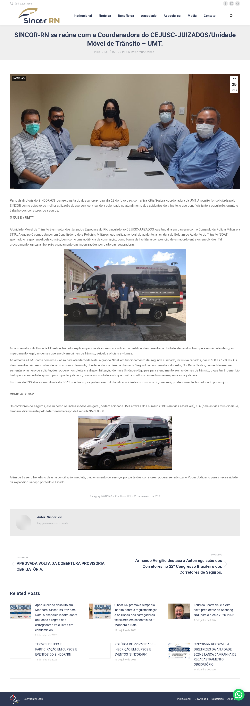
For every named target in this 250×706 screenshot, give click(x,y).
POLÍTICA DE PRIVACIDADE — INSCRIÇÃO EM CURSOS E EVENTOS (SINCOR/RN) (135, 649)
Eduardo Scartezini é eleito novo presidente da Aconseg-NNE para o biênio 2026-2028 (214, 610)
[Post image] (20, 611)
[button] (239, 695)
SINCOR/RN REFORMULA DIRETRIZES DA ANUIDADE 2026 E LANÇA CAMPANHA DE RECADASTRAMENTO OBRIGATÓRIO (215, 654)
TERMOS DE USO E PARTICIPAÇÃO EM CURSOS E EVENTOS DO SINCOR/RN (56, 649)
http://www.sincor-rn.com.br (53, 523)
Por (123, 496)
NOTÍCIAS (19, 78)
